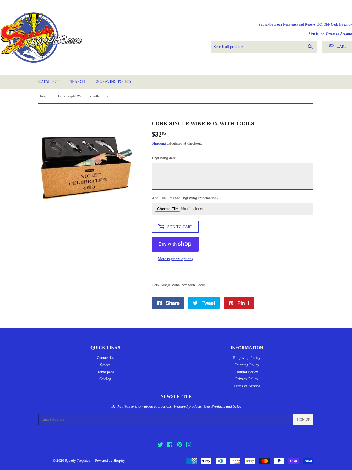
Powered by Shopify (110, 460)
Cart (341, 46)
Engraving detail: (165, 158)
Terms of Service (246, 386)
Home (42, 96)
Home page (105, 372)
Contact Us (105, 358)
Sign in (314, 34)
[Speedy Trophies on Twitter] (160, 446)
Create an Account (339, 34)
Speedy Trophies (77, 460)
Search (77, 82)
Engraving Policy (113, 82)
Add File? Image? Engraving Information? (185, 198)
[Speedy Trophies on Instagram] (189, 446)
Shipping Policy (246, 365)
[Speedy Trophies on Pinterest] (179, 446)
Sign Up (303, 420)
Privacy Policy (246, 379)
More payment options (175, 259)
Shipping (159, 143)
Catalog (47, 82)
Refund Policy (247, 372)
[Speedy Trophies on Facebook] (170, 446)
